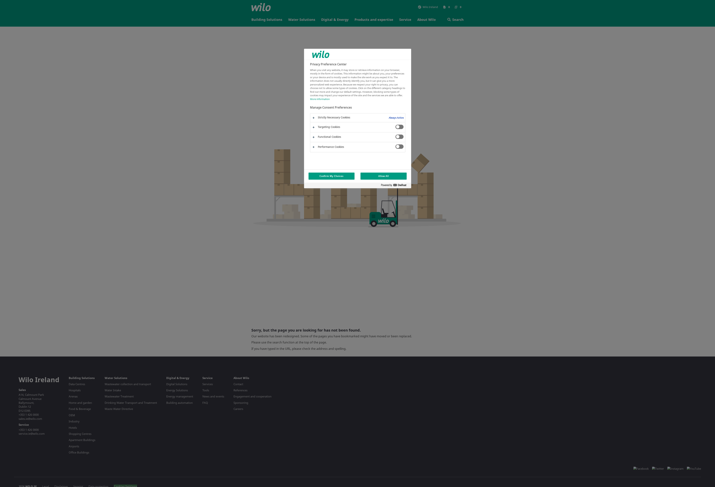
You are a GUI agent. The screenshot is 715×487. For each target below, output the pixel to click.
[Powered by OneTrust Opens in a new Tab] (395, 186)
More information (320, 99)
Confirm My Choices (332, 176)
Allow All (383, 176)
